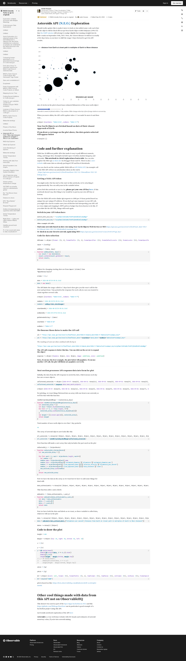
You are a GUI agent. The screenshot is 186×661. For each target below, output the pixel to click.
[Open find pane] (182, 26)
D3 (54, 649)
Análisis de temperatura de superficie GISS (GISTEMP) (11, 210)
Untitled (5, 30)
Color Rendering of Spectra (9, 148)
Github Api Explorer (9, 144)
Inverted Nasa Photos (10, 130)
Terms (54, 657)
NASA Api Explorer (9, 141)
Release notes (57, 651)
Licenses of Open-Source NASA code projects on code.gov (11, 110)
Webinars (79, 645)
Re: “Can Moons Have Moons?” (10, 193)
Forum (79, 651)
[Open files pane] (182, 10)
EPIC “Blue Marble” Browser (9, 201)
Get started (177, 3)
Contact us (100, 647)
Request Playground (9, 206)
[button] (35, 20)
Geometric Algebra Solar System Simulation (11, 171)
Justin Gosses (46, 8)
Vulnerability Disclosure (68, 657)
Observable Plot (58, 647)
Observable (56, 642)
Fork (138, 11)
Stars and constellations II (11, 80)
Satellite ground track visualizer (10, 226)
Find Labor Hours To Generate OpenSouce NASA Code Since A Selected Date (10, 68)
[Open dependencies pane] (182, 22)
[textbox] (93, 219)
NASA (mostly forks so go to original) (62, 17)
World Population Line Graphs (10, 166)
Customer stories (82, 649)
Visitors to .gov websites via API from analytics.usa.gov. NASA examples (11, 103)
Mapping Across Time (10, 93)
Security (43, 657)
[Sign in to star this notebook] (143, 11)
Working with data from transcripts (10, 161)
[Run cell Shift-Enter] (148, 219)
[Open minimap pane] (182, 18)
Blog (78, 642)
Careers (99, 645)
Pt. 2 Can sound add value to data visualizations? (11, 230)
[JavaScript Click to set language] (35, 219)
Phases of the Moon (9, 127)
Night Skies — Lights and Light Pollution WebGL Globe (11, 220)
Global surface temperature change (9, 182)
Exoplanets (6, 83)
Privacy (36, 657)
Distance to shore (8, 198)
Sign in (165, 3)
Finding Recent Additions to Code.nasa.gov (11, 97)
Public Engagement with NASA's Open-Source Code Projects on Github (11, 88)
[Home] (11, 646)
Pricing (34, 3)
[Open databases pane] (182, 14)
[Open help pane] (182, 30)
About (98, 642)
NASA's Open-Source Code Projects (10, 116)
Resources (23, 3)
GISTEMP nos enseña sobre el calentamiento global (10, 188)
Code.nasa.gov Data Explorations (9, 26)
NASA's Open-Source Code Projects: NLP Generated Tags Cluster (10, 75)
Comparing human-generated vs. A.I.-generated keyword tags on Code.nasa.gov (11, 60)
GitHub (99, 651)
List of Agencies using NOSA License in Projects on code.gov (11, 176)
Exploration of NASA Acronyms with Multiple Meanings (10, 20)
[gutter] (18, 236)
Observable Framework (60, 645)
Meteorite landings (9, 120)
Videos (79, 647)
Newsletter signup (102, 649)
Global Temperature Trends (9, 156)
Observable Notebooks (36, 642)
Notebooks (12, 3)
